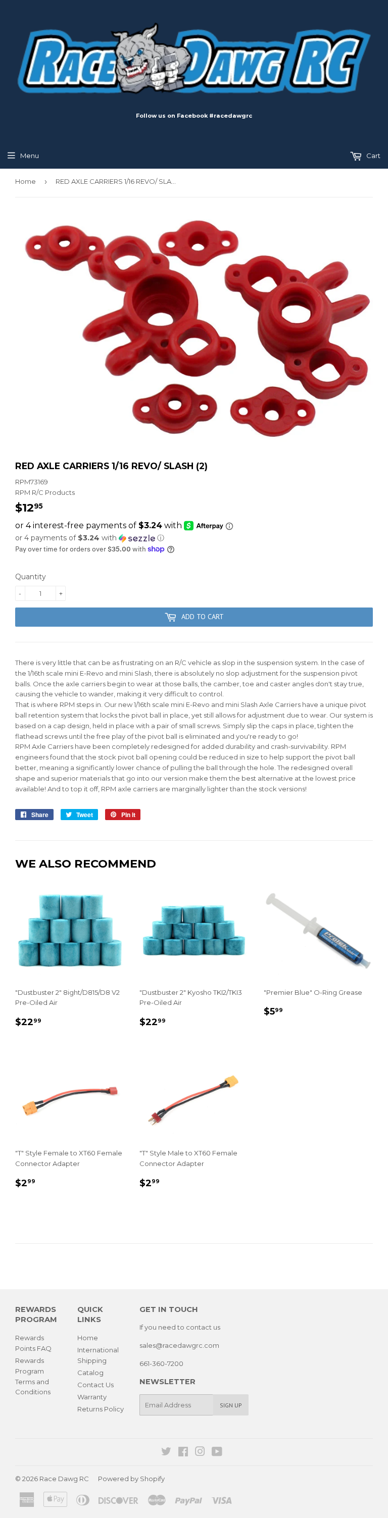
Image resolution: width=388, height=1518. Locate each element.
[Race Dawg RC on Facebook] (183, 1453)
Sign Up (231, 1405)
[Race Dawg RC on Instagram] (200, 1453)
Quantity (30, 576)
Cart (372, 155)
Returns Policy (100, 1409)
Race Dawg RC (64, 1479)
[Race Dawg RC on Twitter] (166, 1453)
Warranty (92, 1397)
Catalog (90, 1373)
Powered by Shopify (131, 1479)
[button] (194, 538)
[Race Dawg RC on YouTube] (217, 1453)
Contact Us (95, 1385)
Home (25, 181)
